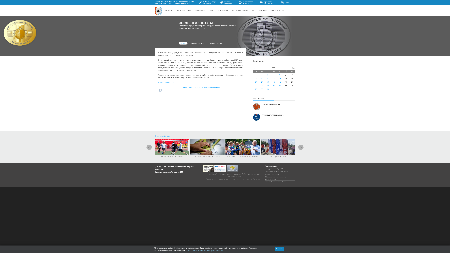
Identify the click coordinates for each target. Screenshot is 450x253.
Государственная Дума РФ (274, 169)
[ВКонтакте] (160, 90)
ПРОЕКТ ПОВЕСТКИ (166, 82)
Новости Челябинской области (276, 182)
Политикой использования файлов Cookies (205, 250)
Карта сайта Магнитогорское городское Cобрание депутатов (234, 174)
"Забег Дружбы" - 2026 (278, 157)
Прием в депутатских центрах (273, 115)
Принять (279, 249)
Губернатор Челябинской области (277, 171)
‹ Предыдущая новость (190, 87)
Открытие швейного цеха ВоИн (207, 157)
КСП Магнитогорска (272, 174)
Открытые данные (278, 10)
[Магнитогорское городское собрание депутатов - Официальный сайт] (158, 10)
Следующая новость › (211, 87)
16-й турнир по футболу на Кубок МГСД (242, 157)
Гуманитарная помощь (271, 104)
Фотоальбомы (163, 136)
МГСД (183, 43)
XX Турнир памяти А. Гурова (172, 157)
